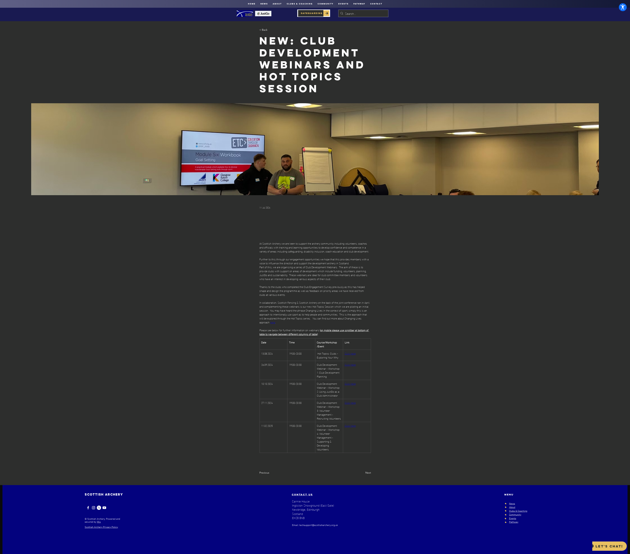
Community (515, 514)
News (512, 503)
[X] (99, 508)
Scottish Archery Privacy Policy (101, 527)
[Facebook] (88, 508)
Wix (99, 522)
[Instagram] (93, 508)
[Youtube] (104, 508)
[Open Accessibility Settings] (623, 7)
